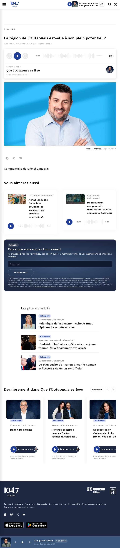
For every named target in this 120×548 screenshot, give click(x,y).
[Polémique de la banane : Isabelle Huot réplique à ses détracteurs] (28, 321)
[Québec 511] (113, 494)
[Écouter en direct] (69, 4)
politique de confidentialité (44, 286)
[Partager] (111, 56)
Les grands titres (88, 5)
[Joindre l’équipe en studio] (101, 4)
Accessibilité (74, 504)
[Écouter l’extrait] (17, 56)
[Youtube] (24, 514)
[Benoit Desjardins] (23, 409)
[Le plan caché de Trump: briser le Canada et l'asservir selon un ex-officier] (28, 362)
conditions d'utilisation (75, 286)
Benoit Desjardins (21, 429)
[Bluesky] (11, 514)
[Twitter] (13, 158)
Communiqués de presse (94, 504)
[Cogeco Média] (96, 492)
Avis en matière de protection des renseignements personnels (71, 282)
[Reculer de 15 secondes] (9, 56)
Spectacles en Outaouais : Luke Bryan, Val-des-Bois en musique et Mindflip (105, 433)
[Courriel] (20, 158)
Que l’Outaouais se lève (23, 70)
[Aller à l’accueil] (14, 5)
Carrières (8, 507)
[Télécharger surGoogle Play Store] (36, 525)
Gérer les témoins (57, 504)
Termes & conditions (13, 504)
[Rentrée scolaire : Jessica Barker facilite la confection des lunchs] (65, 409)
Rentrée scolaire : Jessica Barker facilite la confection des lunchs (65, 433)
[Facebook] (7, 158)
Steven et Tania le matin (22, 457)
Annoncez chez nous (24, 507)
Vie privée (30, 504)
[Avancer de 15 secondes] (25, 56)
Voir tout (97, 389)
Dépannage (42, 504)
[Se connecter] (116, 4)
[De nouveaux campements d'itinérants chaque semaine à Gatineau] (75, 199)
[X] (17, 514)
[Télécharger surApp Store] (14, 525)
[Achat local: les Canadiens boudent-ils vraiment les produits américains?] (17, 199)
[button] (15, 542)
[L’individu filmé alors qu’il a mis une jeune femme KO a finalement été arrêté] (28, 342)
